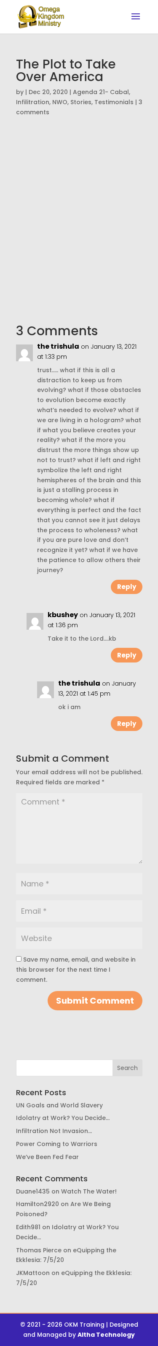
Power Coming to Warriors (56, 1144)
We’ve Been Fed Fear (47, 1157)
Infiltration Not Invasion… (54, 1131)
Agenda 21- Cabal (101, 92)
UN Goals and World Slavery (59, 1105)
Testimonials (114, 102)
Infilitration (32, 102)
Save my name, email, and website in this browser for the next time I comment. (76, 969)
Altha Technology (106, 1334)
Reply (126, 586)
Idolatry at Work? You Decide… (63, 1118)
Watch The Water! (89, 1191)
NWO (59, 102)
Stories (80, 102)
